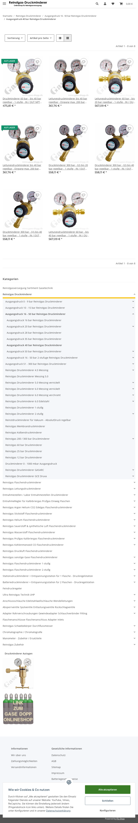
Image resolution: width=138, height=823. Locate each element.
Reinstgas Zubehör (13, 644)
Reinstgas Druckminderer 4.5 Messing (26, 370)
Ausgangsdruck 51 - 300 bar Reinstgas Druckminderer (35, 363)
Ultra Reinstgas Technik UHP (19, 594)
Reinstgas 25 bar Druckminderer (23, 451)
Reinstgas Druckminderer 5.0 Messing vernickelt (32, 382)
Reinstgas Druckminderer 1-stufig (24, 407)
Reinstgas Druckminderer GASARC (24, 470)
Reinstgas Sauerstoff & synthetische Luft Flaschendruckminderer (39, 526)
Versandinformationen (24, 767)
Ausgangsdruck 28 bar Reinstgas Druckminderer (34, 332)
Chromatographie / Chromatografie (22, 632)
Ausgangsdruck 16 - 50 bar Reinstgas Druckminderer (35, 314)
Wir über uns (18, 755)
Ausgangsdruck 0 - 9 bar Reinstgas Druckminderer (33, 301)
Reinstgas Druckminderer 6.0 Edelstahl (27, 401)
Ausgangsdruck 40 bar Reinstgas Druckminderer (34, 345)
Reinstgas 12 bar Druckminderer (23, 457)
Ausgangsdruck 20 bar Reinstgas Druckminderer (34, 326)
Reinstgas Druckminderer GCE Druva (26, 476)
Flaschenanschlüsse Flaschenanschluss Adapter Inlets (33, 619)
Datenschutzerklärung (58, 810)
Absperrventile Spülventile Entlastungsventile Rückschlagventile (39, 607)
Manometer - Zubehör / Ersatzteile (22, 638)
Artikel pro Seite (39, 38)
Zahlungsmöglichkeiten (24, 761)
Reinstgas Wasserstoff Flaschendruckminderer (29, 532)
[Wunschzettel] (113, 3)
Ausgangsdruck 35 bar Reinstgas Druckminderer (34, 339)
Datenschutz (58, 755)
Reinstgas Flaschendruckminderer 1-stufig (26, 563)
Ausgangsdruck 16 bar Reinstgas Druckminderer (34, 320)
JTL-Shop (120, 818)
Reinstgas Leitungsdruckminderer (22, 488)
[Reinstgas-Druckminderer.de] (28, 4)
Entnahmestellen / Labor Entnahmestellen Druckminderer (35, 494)
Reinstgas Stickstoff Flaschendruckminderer (27, 513)
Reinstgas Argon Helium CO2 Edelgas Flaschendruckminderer (37, 507)
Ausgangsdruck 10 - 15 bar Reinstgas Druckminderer (35, 307)
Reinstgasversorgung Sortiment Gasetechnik (28, 288)
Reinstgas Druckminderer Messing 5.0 (26, 376)
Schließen (107, 800)
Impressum (57, 773)
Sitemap (56, 767)
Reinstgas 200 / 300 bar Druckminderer (27, 438)
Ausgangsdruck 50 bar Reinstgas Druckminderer (34, 351)
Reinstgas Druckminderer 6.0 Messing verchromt (33, 395)
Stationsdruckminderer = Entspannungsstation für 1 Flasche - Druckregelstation (48, 576)
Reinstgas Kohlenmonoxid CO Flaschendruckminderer (33, 544)
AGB (53, 761)
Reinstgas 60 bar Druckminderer (23, 445)
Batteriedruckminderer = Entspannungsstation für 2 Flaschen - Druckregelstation (48, 582)
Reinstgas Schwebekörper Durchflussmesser (28, 625)
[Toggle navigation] (4, 2)
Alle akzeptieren (107, 789)
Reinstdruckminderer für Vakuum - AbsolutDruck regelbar (38, 420)
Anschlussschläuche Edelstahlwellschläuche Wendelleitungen (38, 600)
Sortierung (13, 38)
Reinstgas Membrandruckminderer (25, 426)
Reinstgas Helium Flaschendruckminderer (26, 519)
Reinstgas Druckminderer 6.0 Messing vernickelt (32, 388)
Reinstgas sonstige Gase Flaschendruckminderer (30, 557)
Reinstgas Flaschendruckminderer (22, 482)
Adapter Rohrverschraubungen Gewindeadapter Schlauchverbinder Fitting (45, 613)
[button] (97, 3)
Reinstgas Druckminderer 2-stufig (24, 413)
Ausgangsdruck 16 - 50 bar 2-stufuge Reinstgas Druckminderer (42, 357)
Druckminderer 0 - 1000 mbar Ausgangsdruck (31, 463)
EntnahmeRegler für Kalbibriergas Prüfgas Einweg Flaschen (36, 501)
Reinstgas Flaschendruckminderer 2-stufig (26, 569)
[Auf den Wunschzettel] (37, 62)
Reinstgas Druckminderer (17, 294)
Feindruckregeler (12, 588)
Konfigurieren (108, 810)
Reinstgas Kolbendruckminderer (23, 432)
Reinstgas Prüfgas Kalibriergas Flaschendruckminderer (34, 538)
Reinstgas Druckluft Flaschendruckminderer (27, 551)
